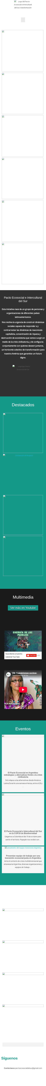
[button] (23, 19)
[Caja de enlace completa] (22, 51)
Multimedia (23, 597)
